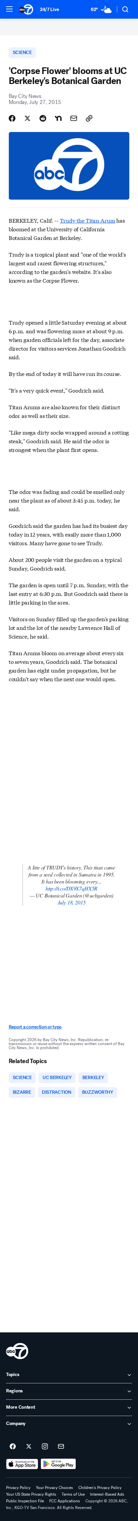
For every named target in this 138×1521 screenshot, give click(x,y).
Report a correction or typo (35, 1027)
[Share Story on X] (27, 118)
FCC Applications (64, 1501)
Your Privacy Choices (54, 1488)
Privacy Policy (18, 1488)
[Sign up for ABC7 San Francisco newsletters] (61, 1446)
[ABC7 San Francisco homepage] (26, 9)
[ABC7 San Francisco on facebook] (12, 1446)
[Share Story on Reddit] (43, 118)
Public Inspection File (25, 1501)
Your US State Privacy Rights (31, 1494)
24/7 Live (49, 9)
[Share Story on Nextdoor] (58, 118)
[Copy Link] (89, 118)
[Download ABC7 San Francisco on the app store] (22, 1464)
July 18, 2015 (72, 902)
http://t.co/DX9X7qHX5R (71, 888)
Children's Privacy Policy (100, 1488)
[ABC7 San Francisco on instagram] (45, 1446)
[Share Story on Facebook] (12, 118)
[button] (9, 9)
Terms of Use (73, 1494)
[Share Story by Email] (73, 118)
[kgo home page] (17, 1351)
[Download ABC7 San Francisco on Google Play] (58, 1464)
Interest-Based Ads (107, 1494)
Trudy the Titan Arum (87, 220)
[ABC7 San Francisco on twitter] (29, 1446)
